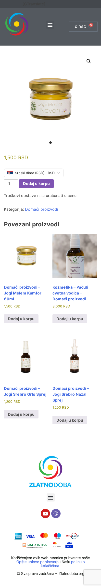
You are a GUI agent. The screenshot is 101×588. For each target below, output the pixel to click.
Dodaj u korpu (36, 183)
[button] (50, 25)
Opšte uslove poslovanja (38, 562)
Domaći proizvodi (41, 209)
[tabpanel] (50, 99)
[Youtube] (45, 513)
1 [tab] (50, 142)
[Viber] (56, 513)
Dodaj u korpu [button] (21, 318)
